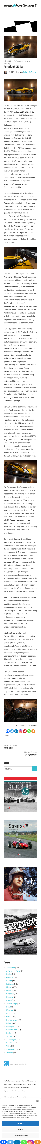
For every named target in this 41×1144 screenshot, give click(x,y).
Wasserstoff (11, 1049)
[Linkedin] (16, 731)
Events (9, 990)
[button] (38, 1101)
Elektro (9, 987)
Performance (18, 61)
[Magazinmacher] (20, 1065)
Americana (10, 967)
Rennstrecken (11, 1029)
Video (8, 1046)
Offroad (9, 1016)
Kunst (8, 1006)
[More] (33, 731)
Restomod (10, 1033)
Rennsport (27, 61)
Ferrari (7, 735)
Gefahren (10, 993)
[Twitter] (12, 731)
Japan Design (11, 1003)
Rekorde (9, 1023)
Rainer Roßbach (29, 72)
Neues (8, 1013)
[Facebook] (8, 731)
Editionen (10, 984)
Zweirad (9, 1052)
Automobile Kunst (13, 970)
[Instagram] (20, 731)
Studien (9, 1036)
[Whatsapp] (29, 731)
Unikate (9, 1042)
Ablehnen (20, 1129)
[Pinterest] (25, 731)
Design (9, 980)
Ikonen (9, 1000)
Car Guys (9, 977)
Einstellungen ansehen (20, 1135)
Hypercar (9, 997)
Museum (9, 1010)
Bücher (9, 974)
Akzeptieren (20, 1123)
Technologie (7, 63)
